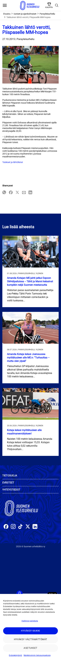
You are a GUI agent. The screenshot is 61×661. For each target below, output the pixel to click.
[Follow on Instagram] (13, 527)
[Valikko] (4, 5)
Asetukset (30, 648)
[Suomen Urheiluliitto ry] (29, 5)
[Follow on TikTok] (20, 527)
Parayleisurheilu (47, 14)
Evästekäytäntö (15, 655)
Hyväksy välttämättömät (30, 639)
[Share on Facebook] (11, 193)
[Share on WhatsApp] (4, 193)
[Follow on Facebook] (6, 527)
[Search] (57, 5)
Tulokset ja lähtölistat (12, 162)
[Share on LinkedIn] (30, 193)
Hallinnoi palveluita (30, 621)
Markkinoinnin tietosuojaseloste (37, 655)
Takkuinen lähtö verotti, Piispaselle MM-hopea (28, 17)
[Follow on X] (27, 527)
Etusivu (6, 14)
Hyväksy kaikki (30, 630)
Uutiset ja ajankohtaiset (25, 14)
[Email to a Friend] (24, 193)
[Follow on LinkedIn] (35, 527)
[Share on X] (17, 193)
